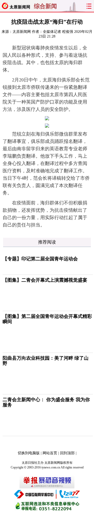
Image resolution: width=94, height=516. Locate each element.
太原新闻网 (22, 32)
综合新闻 (45, 6)
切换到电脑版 (29, 453)
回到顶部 (67, 453)
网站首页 (50, 453)
